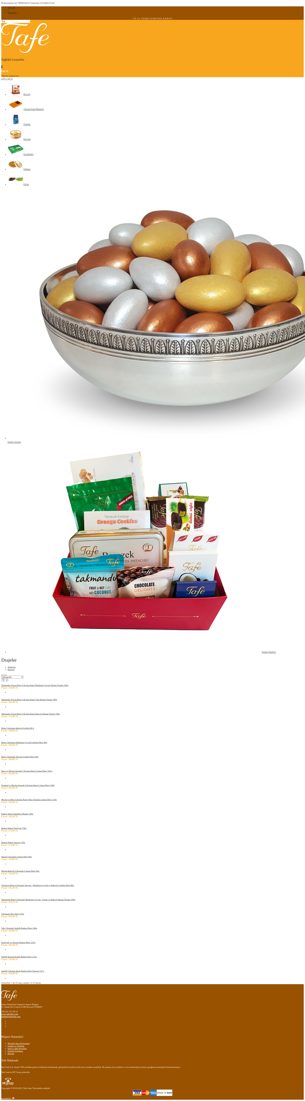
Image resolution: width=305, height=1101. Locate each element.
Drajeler (11, 669)
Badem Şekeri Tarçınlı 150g (13, 842)
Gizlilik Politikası (15, 1051)
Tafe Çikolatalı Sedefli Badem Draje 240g (19, 928)
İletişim (11, 1053)
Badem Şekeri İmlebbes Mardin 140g (17, 814)
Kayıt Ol (11, 7)
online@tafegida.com (10, 1016)
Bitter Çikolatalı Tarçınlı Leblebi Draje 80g (20, 757)
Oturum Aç (12, 12)
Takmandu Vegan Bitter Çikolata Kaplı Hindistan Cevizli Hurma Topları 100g (34, 685)
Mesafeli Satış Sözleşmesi (19, 1043)
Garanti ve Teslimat (16, 1046)
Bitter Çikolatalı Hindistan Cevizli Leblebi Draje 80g (24, 742)
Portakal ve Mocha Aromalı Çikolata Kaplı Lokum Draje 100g (28, 785)
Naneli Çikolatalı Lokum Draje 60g (16, 857)
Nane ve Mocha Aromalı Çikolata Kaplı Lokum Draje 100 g (26, 771)
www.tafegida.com (9, 1014)
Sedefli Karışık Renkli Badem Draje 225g (19, 957)
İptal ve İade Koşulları (17, 1048)
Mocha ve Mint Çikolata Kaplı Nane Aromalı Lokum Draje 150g (29, 799)
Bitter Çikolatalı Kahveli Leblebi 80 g (17, 728)
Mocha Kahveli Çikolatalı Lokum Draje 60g (20, 871)
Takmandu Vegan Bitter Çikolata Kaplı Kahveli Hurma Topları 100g (30, 714)
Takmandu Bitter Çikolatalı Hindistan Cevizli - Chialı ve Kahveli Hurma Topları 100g (38, 899)
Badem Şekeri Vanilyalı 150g (14, 828)
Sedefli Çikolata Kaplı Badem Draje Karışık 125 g (22, 971)
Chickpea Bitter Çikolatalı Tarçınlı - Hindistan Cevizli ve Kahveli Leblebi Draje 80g (37, 885)
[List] (5, 674)
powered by (6, 1098)
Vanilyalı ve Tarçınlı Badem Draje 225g (18, 942)
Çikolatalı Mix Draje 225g (12, 914)
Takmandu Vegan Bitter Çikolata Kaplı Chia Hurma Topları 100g (29, 699)
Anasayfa (12, 667)
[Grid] (2, 674)
